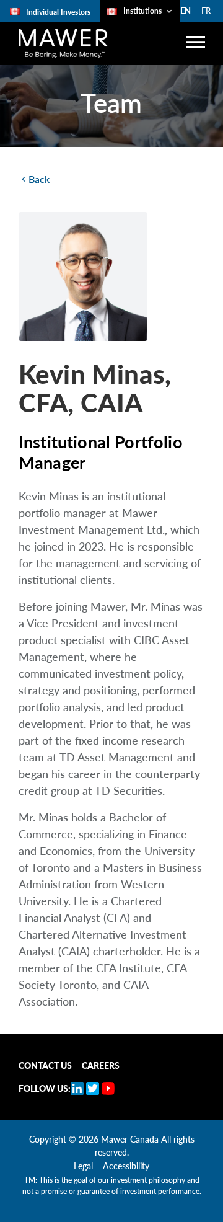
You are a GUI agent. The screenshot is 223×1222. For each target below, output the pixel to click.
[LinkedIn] (77, 1088)
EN (185, 10)
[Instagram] (92, 1088)
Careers (101, 1065)
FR (206, 10)
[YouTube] (108, 1088)
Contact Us (45, 1065)
